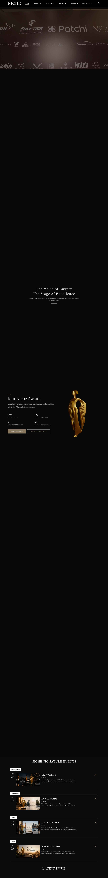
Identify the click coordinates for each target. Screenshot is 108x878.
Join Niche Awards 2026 (16, 431)
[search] (99, 3)
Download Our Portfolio (39, 431)
